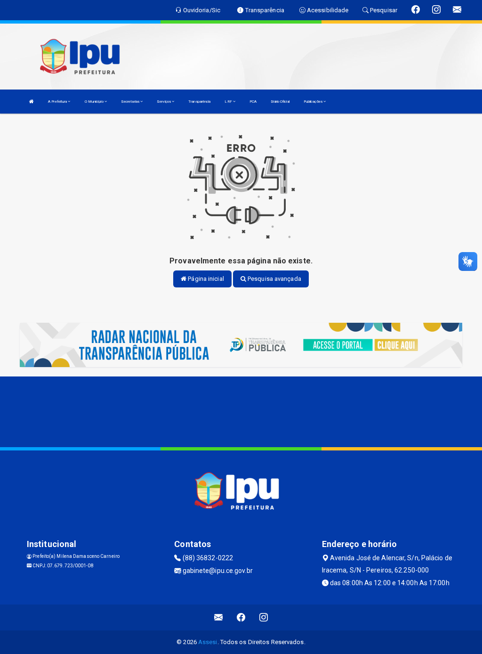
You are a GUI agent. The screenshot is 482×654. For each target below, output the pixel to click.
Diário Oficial (280, 101)
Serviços (164, 101)
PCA (253, 101)
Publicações (313, 101)
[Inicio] (31, 102)
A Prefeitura (58, 101)
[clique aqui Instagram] (264, 617)
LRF (229, 101)
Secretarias (130, 101)
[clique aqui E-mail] (218, 617)
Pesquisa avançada (273, 278)
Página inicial (205, 278)
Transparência (199, 101)
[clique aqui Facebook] (241, 617)
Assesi (207, 642)
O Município (94, 101)
